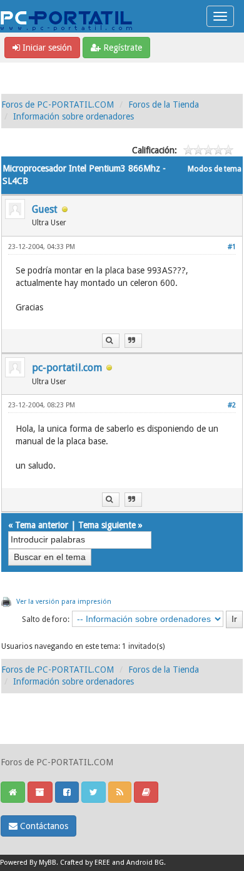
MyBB (47, 862)
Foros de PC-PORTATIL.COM (57, 104)
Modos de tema (214, 169)
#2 (232, 405)
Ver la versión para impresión (63, 602)
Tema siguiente (107, 525)
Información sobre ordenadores (73, 116)
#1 (232, 247)
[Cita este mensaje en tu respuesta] (133, 341)
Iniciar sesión (46, 48)
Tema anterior (41, 525)
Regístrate (121, 48)
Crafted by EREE (85, 862)
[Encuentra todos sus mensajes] (110, 341)
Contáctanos (43, 826)
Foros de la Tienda (163, 104)
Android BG (145, 862)
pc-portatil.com (67, 368)
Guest (45, 209)
